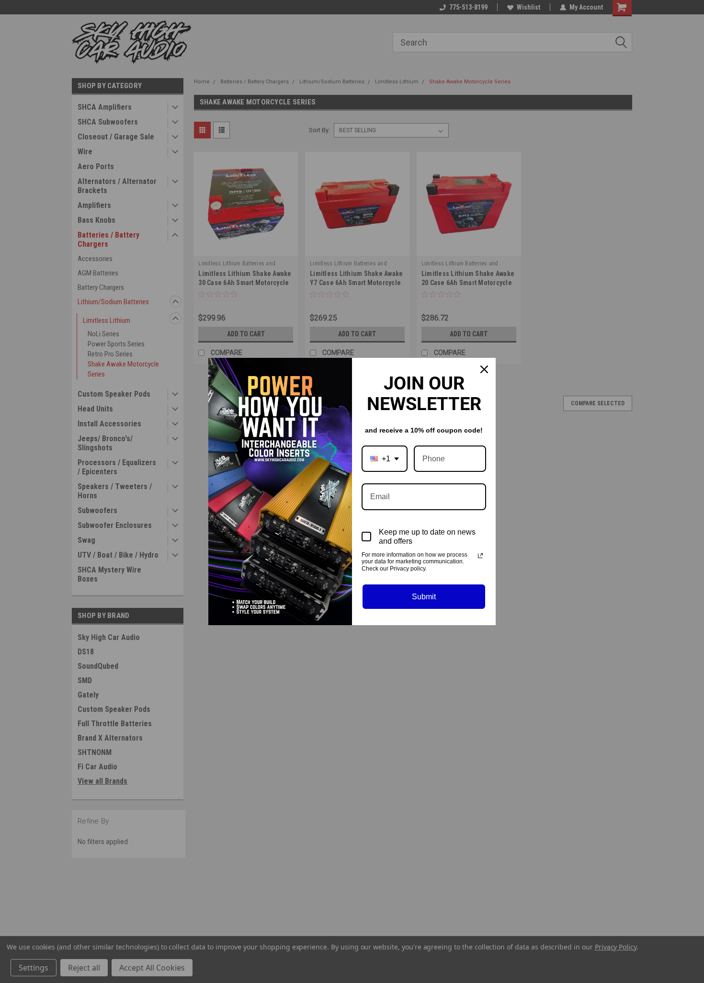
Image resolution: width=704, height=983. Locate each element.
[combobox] (385, 459)
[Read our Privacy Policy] (480, 555)
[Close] (484, 369)
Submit (424, 597)
